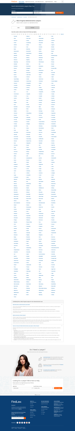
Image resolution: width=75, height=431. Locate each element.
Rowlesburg (16, 241)
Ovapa (40, 211)
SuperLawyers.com (57, 407)
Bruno (15, 70)
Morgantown (41, 194)
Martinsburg (28, 183)
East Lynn (28, 106)
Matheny (15, 185)
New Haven (28, 202)
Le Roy (40, 166)
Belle (52, 53)
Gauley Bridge (53, 125)
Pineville (52, 219)
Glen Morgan (53, 132)
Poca (40, 222)
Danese (27, 98)
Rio (52, 234)
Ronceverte (53, 239)
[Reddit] (27, 423)
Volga (52, 273)
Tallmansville (28, 264)
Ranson (40, 228)
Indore (52, 151)
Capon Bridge (16, 78)
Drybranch (53, 102)
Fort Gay (15, 119)
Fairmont (15, 113)
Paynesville (28, 215)
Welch (40, 281)
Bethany (27, 57)
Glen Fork (40, 132)
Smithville (53, 251)
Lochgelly (53, 172)
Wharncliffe (53, 286)
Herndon (52, 143)
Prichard (27, 224)
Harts (15, 143)
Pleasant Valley (29, 222)
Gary (27, 125)
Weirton (27, 281)
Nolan (15, 207)
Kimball (40, 162)
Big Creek (40, 59)
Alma (15, 38)
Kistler (27, 164)
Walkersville (41, 275)
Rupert (27, 241)
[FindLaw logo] (15, 2)
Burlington (41, 72)
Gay (14, 128)
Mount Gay (28, 196)
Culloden (52, 96)
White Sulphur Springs (43, 288)
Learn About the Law (46, 357)
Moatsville (16, 192)
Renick (40, 232)
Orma (27, 211)
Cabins (40, 74)
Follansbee (28, 117)
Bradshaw (15, 66)
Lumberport (16, 177)
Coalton (40, 87)
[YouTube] (20, 423)
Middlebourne (41, 187)
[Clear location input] (54, 13)
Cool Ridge (41, 89)
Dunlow (40, 104)
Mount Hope (41, 196)
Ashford (15, 44)
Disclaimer (19, 428)
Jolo (39, 155)
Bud (52, 70)
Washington (28, 279)
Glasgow (40, 130)
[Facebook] (17, 423)
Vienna (40, 273)
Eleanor (52, 106)
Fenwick (15, 115)
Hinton (27, 147)
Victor (27, 273)
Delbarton (53, 100)
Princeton (40, 224)
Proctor (15, 226)
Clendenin (15, 87)
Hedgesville (28, 143)
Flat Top (40, 115)
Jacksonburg (41, 153)
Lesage (40, 168)
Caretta (27, 78)
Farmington (41, 113)
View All (62, 34)
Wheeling (28, 288)
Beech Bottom (28, 53)
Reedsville (28, 232)
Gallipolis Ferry (41, 123)
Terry (15, 266)
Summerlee (41, 260)
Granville (40, 136)
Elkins (27, 108)
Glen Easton (28, 132)
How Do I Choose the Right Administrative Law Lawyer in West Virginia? (26, 325)
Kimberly (53, 162)
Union (40, 269)
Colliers (15, 89)
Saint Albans (53, 241)
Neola (27, 200)
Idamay (27, 151)
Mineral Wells (53, 190)
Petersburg (28, 217)
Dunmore (53, 104)
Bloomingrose (41, 61)
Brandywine (41, 66)
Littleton (27, 172)
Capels (52, 76)
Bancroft (52, 49)
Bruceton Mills (53, 68)
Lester (52, 168)
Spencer (15, 256)
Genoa (27, 128)
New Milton (53, 202)
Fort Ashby (53, 117)
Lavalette (28, 166)
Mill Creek (15, 190)
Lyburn (27, 177)
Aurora (15, 46)
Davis (27, 100)
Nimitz (40, 204)
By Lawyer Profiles (32, 415)
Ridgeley (27, 234)
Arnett (15, 42)
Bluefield (15, 64)
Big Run (52, 59)
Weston (27, 286)
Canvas (40, 76)
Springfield (41, 256)
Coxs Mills (53, 91)
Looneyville (28, 175)
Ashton (27, 44)
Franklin (27, 121)
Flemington (16, 117)
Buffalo (15, 72)
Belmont (27, 55)
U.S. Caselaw (43, 412)
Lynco (40, 177)
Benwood (40, 55)
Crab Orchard (16, 93)
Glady (27, 130)
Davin (15, 100)
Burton (15, 74)
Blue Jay (52, 61)
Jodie (27, 155)
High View (53, 145)
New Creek (53, 200)
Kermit (40, 160)
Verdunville (53, 271)
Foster (40, 119)
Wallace (52, 275)
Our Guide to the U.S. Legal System (49, 369)
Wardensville (16, 279)
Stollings (27, 258)
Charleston (41, 81)
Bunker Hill (28, 72)
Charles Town (28, 81)
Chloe (52, 83)
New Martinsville (42, 202)
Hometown (53, 147)
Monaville (40, 192)
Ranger (27, 228)
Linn (14, 172)
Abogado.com (56, 410)
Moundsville (53, 194)
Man (27, 181)
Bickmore (15, 59)
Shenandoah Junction (55, 247)
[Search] (63, 2)
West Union (16, 286)
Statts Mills (16, 258)
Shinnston (40, 249)
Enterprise (53, 108)
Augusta (52, 44)
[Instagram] (24, 423)
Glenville (15, 134)
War (52, 277)
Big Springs (16, 61)
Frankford (15, 121)
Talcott (15, 264)
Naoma (15, 200)
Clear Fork (53, 85)
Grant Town (16, 136)
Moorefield (28, 194)
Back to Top (38, 394)
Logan (15, 175)
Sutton (27, 262)
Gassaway (40, 125)
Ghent (52, 128)
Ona (52, 209)
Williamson (53, 290)
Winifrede (53, 292)
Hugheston (28, 149)
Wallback (15, 277)
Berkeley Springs (54, 55)
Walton (27, 277)
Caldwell (52, 74)
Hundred (40, 149)
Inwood (15, 153)
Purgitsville (28, 226)
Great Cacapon (54, 136)
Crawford (40, 93)
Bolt (39, 64)
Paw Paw (15, 215)
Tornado (52, 266)
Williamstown (16, 292)
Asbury (52, 42)
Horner (15, 149)
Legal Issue (13, 10)
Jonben (52, 155)
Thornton (40, 266)
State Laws (42, 410)
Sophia (27, 254)
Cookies (24, 428)
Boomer (52, 64)
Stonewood (41, 258)
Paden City (53, 211)
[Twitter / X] (22, 423)
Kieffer (15, 162)
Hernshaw (15, 145)
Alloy (52, 36)
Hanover (15, 140)
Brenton (15, 68)
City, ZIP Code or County (38, 10)
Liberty (40, 170)
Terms (12, 428)
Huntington (53, 149)
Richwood (15, 234)
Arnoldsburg (28, 42)
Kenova (27, 160)
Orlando (15, 211)
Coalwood (53, 87)
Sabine (40, 241)
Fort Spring (28, 119)
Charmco (15, 83)
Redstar (15, 232)
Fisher (27, 115)
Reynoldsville (53, 232)
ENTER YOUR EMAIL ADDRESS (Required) (17, 416)
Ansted (27, 40)
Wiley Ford (16, 290)
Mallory (15, 181)
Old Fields (28, 209)
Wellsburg (53, 281)
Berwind (15, 57)
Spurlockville (53, 256)
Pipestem (15, 222)
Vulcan (15, 275)
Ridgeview (40, 234)
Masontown (53, 183)
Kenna (15, 160)
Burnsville (53, 72)
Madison (40, 179)
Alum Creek (28, 38)
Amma (52, 38)
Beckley (15, 53)
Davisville (40, 100)
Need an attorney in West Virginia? (19, 315)
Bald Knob (28, 49)
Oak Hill (52, 207)
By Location (31, 412)
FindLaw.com (56, 403)
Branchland (28, 66)
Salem (27, 243)
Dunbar (27, 104)
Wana (40, 277)
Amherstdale (41, 38)
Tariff (40, 264)
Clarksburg (28, 85)
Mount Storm (28, 198)
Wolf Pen (15, 294)
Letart (15, 170)
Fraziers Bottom (41, 121)
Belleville (15, 55)
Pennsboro (16, 217)
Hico (39, 145)
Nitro (52, 204)
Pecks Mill (53, 215)
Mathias (27, 185)
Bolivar (27, 64)
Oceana (15, 209)
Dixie (27, 102)
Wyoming (40, 294)
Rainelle (15, 228)
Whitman (53, 288)
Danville (52, 98)
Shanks (40, 247)
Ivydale (27, 153)
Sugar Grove (16, 260)
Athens (40, 44)
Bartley (40, 51)
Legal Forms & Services (44, 403)
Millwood (28, 190)
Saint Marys (16, 243)
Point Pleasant (53, 222)
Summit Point (16, 262)
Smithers (40, 251)
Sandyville (53, 243)
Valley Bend (16, 271)
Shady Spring (28, 247)
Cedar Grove (41, 78)
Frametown (53, 119)
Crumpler (40, 96)
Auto (27, 46)
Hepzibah (40, 143)
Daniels (40, 98)
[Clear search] (32, 388)
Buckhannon (41, 70)
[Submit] (25, 418)
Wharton (15, 288)
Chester (40, 83)
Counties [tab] (32, 27)
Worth (27, 294)
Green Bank (16, 138)
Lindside (52, 170)
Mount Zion (41, 198)
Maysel (40, 185)
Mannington (41, 181)
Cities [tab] (18, 27)
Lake (52, 164)
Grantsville (28, 136)
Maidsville (53, 179)
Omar (40, 209)
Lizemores (40, 172)
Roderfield (28, 239)
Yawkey (52, 294)
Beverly (52, 57)
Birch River (28, 61)
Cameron (28, 76)
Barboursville (16, 51)
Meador (27, 187)
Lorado (40, 175)
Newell (15, 204)
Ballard (40, 49)
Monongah (53, 192)
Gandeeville (53, 123)
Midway (52, 187)
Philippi (15, 219)
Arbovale (52, 40)
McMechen (16, 187)
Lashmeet (15, 166)
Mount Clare (16, 196)
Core (27, 91)
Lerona (27, 168)
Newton (27, 204)
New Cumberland (17, 202)
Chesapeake (28, 83)
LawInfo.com (56, 414)
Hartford (52, 140)
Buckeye (27, 70)
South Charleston (42, 254)
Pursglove (40, 226)
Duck (15, 104)
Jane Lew (52, 153)
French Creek (53, 121)
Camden (15, 76)
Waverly (40, 279)
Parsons (52, 213)
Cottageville (41, 91)
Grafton (52, 134)
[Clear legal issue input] (32, 13)
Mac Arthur (28, 179)
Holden (40, 147)
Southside (53, 254)
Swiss (40, 262)
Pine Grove (41, 219)
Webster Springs (17, 281)
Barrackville (28, 51)
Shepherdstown (16, 249)
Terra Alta (53, 264)
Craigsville (28, 93)
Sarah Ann (16, 245)
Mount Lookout (54, 196)
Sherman (28, 249)
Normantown (28, 207)
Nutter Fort (41, 207)
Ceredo (52, 78)
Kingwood (15, 164)
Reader (27, 230)
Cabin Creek (28, 74)
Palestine (15, 213)
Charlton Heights (54, 81)
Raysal (15, 230)
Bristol (40, 68)
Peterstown (41, 217)
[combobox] (22, 13)
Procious (52, 224)
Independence (41, 151)
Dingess (15, 102)
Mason (40, 183)
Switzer (52, 262)
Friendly (15, 123)
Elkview (40, 108)
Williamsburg (41, 290)
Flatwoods (53, 115)
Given (15, 130)
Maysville (53, 185)
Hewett (27, 145)
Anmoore (15, 40)
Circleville (15, 85)
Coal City (27, 87)
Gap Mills (15, 125)
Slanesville (28, 251)
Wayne (52, 279)
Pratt (15, 224)
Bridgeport (28, 68)
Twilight (27, 269)
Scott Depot (41, 245)
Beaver (52, 51)
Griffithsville (41, 138)
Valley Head (28, 271)
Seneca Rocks (53, 245)
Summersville (53, 260)
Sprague (27, 256)
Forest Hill (40, 117)
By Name (31, 417)
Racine (52, 226)
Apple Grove (41, 40)
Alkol (40, 36)
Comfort (27, 89)
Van (39, 271)
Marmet (15, 183)
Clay (39, 85)
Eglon (40, 106)
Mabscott (15, 179)
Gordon (40, 134)
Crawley (52, 93)
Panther (27, 213)
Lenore (15, 168)
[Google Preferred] (29, 423)
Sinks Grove (53, 249)
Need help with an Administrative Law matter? (21, 304)
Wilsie (27, 292)
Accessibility (32, 405)
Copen (52, 89)
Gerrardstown (41, 128)
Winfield (40, 292)
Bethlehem (41, 57)
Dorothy (40, 102)
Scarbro (27, 245)
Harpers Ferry (28, 140)
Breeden (52, 66)
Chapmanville (16, 81)
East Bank (15, 106)
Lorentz (52, 175)
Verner (15, 273)
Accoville (15, 36)
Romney (40, 239)
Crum (27, 96)
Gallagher (28, 123)
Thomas (27, 266)
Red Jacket (53, 230)
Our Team (31, 403)
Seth (14, 247)
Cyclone (15, 98)
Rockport (15, 239)
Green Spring (28, 138)
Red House (41, 230)
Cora (15, 91)
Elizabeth (15, 108)
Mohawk (27, 192)
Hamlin (52, 138)
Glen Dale (53, 130)
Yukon (15, 296)
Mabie (52, 177)
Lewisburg (28, 170)
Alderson (28, 36)
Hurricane (15, 151)
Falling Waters (28, 113)
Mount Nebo (16, 198)
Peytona (52, 217)
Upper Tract (53, 269)
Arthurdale (41, 42)
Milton (40, 190)
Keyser (52, 160)
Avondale (40, 46)
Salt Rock (40, 243)
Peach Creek (41, 215)
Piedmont (28, 219)
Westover (40, 286)
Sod (14, 254)
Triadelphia (16, 269)
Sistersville (16, 251)
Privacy (16, 428)
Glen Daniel (16, 132)
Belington (40, 53)
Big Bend (28, 59)
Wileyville (28, 290)
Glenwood (28, 134)
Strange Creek (53, 258)
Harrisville (40, 140)
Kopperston (41, 164)
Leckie (52, 166)
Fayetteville (53, 113)
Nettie (40, 200)
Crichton (15, 96)
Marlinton (53, 181)
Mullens (52, 198)
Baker (15, 49)
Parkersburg (41, 213)
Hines (15, 147)
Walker (27, 275)
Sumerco (27, 260)
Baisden (52, 46)
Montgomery (16, 194)
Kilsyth (27, 162)
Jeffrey (15, 155)
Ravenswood (53, 228)
